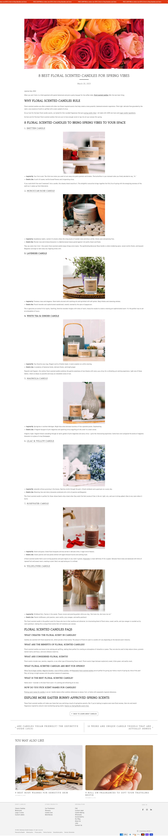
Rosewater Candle (38, 503)
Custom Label (79, 810)
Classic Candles (20, 808)
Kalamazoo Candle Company (26, 830)
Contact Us (78, 825)
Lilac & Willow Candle (40, 440)
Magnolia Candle (37, 378)
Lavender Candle (37, 253)
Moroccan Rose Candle (41, 190)
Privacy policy (38, 832)
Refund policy (29, 832)
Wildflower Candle (38, 566)
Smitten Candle (36, 128)
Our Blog (77, 819)
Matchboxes (49, 815)
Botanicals (18, 810)
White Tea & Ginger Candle (43, 315)
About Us (78, 821)
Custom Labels (19, 815)
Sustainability (79, 817)
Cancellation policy (58, 832)
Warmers (48, 810)
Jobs (76, 823)
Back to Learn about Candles (85, 714)
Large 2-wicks (19, 813)
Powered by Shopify (20, 832)
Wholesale (78, 815)
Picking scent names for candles (34, 692)
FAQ (76, 808)
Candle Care (49, 813)
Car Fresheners (50, 808)
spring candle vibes (90, 113)
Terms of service (47, 832)
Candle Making (79, 813)
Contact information (69, 832)
